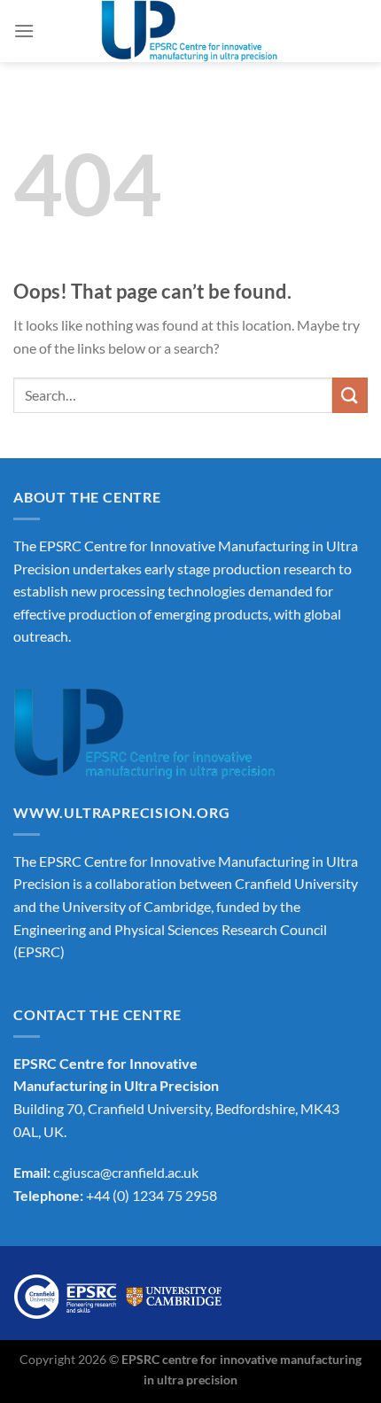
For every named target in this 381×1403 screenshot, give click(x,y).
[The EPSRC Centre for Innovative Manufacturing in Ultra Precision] (190, 31)
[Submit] (350, 395)
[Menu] (24, 30)
